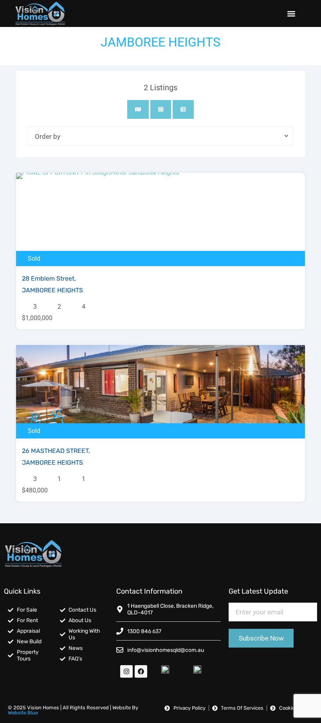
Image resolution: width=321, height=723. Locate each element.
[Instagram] (126, 671)
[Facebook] (141, 671)
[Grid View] (160, 109)
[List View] (183, 109)
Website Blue (23, 713)
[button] (291, 13)
